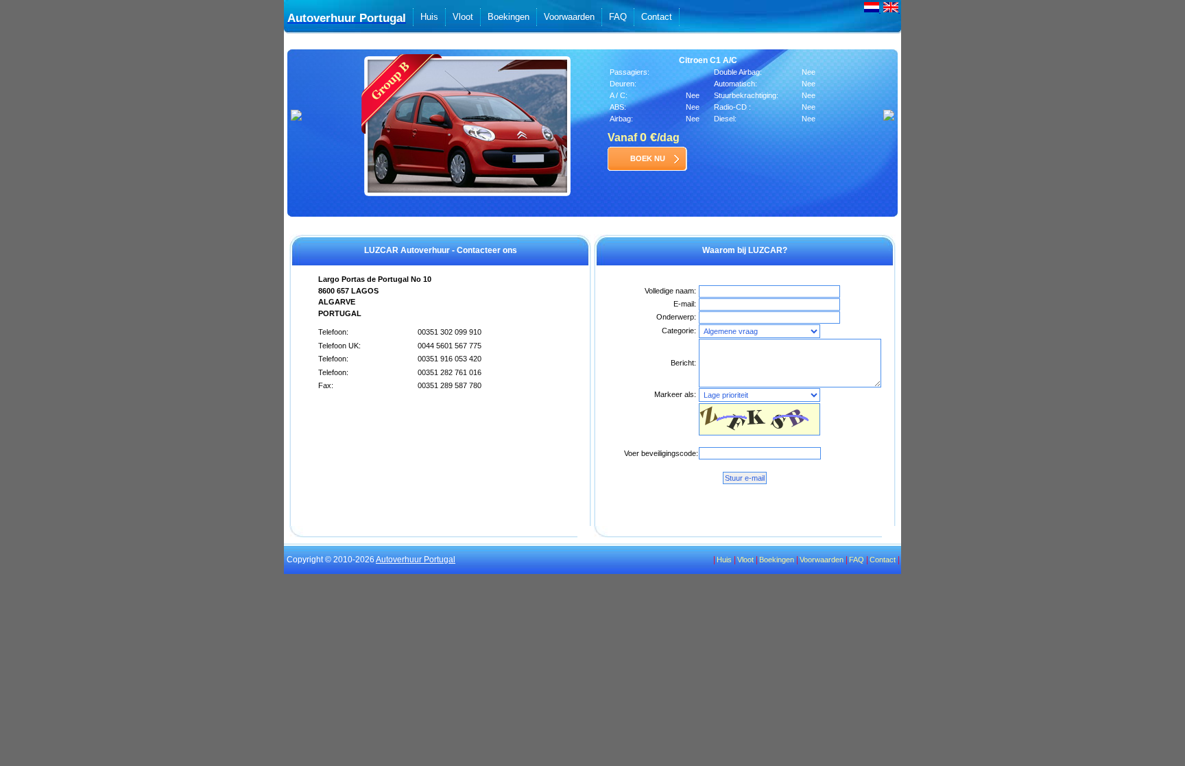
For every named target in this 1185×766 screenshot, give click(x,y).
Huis (429, 17)
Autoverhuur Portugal (415, 559)
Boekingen (508, 17)
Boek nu (647, 158)
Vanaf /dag (644, 137)
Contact (656, 17)
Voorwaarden (569, 17)
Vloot (463, 17)
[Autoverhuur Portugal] (872, 10)
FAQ (618, 17)
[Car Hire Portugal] (891, 10)
